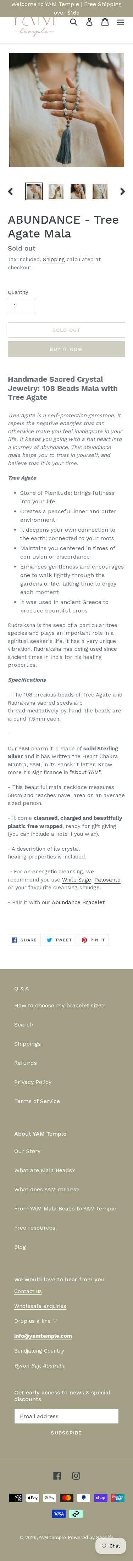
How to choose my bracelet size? (59, 1005)
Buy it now (66, 349)
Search (23, 1024)
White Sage (76, 880)
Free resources (34, 1227)
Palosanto (107, 880)
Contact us (28, 1291)
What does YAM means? (46, 1189)
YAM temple (52, 1537)
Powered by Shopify (90, 1537)
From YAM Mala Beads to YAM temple (65, 1208)
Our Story (27, 1151)
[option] (34, 191)
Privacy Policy (32, 1082)
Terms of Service (37, 1101)
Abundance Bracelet (78, 902)
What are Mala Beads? (44, 1170)
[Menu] (120, 22)
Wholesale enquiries (40, 1306)
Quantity (18, 292)
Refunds (25, 1062)
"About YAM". (86, 772)
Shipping (54, 259)
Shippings (27, 1043)
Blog (20, 1246)
